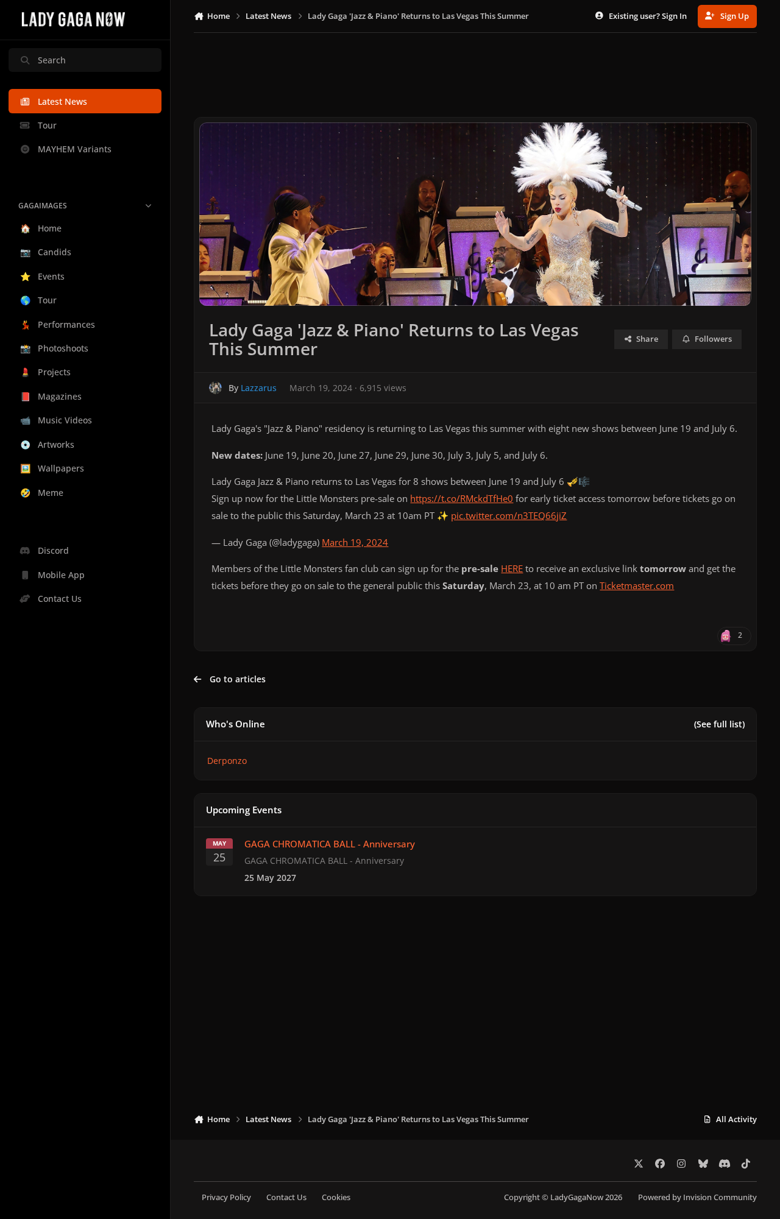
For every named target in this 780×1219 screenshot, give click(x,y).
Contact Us (286, 1197)
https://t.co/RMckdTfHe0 (461, 498)
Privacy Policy (226, 1197)
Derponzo (227, 760)
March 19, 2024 (355, 542)
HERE (512, 568)
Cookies (336, 1197)
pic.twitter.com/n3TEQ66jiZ (509, 515)
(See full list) (719, 724)
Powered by (697, 1197)
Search (52, 60)
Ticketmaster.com (637, 585)
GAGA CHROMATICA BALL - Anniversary (329, 844)
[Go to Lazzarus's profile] (215, 387)
